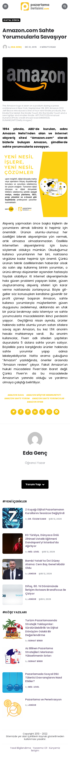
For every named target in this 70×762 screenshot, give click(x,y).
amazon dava (16, 395)
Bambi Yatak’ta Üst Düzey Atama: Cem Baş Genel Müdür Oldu (45, 564)
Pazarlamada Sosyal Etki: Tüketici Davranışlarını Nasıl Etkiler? (43, 677)
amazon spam (35, 402)
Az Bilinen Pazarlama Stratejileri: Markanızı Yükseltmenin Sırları (39, 652)
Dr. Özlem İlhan (37, 519)
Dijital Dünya (11, 20)
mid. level (33, 551)
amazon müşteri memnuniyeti (43, 395)
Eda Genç (16, 47)
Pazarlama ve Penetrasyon (43, 699)
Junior (32, 573)
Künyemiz (54, 748)
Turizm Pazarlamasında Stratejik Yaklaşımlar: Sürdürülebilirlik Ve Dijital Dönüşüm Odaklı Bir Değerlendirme (41, 627)
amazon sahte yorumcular (48, 398)
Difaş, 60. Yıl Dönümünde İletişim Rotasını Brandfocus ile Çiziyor (45, 589)
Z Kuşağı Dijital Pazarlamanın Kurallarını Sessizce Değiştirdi (44, 511)
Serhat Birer (35, 640)
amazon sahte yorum (17, 398)
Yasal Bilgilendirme (20, 748)
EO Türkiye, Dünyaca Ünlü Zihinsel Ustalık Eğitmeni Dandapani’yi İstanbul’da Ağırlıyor (42, 540)
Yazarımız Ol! (40, 748)
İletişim (35, 750)
